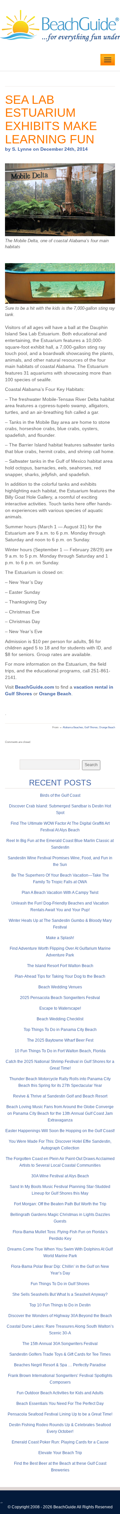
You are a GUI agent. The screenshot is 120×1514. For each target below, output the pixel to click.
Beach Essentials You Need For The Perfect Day (60, 1403)
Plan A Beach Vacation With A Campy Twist (60, 892)
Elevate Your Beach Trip (60, 1452)
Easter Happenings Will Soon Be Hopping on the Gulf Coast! (60, 1130)
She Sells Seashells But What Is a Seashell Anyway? (60, 1294)
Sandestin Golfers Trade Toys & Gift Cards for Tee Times (60, 1354)
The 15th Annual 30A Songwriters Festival (60, 1343)
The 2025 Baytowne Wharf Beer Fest (60, 1040)
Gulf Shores (91, 727)
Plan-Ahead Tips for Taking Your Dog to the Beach (60, 976)
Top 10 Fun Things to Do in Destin (60, 1305)
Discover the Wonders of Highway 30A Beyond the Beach (60, 1315)
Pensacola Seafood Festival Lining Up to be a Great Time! (60, 1414)
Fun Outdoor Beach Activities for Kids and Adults (60, 1393)
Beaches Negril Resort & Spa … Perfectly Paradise (60, 1365)
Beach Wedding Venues (60, 987)
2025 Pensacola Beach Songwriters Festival (60, 997)
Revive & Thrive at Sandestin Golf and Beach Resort (60, 1096)
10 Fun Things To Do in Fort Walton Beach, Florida (60, 1051)
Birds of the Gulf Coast (60, 795)
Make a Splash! (60, 937)
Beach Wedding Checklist (60, 1019)
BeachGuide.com (34, 687)
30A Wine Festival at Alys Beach (60, 1176)
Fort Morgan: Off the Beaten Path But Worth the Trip (60, 1204)
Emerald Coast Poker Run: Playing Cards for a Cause (60, 1442)
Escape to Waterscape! (60, 1008)
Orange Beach (54, 693)
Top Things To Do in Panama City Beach (60, 1029)
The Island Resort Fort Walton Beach (60, 965)
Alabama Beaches (73, 727)
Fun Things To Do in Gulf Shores (60, 1283)
